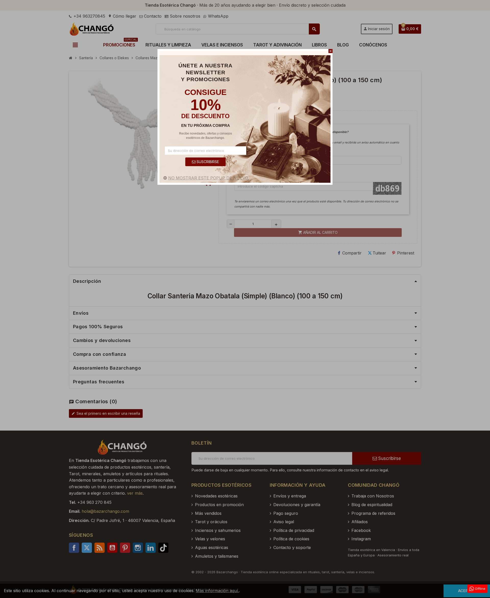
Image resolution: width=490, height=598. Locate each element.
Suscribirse (207, 162)
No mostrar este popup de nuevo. (208, 177)
